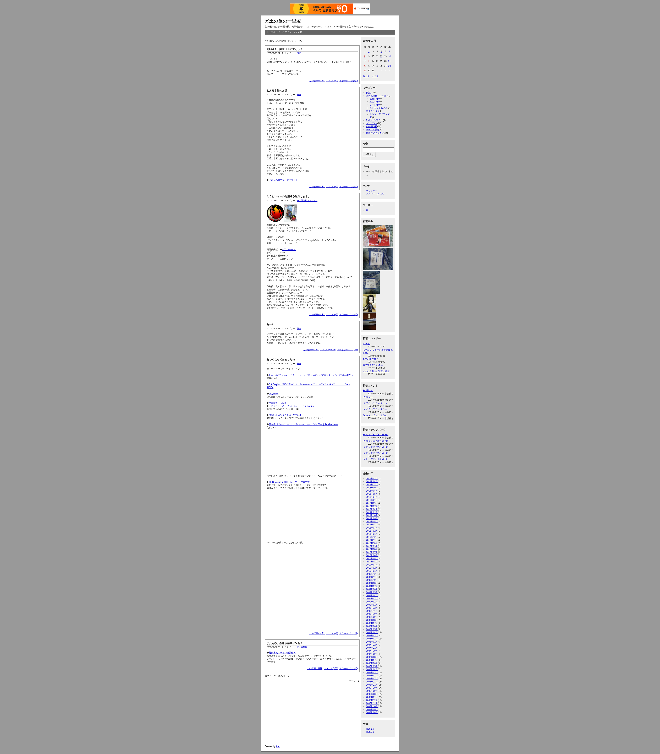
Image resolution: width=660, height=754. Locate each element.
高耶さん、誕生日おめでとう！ (285, 49)
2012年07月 (372, 506)
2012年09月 (372, 503)
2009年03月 (372, 598)
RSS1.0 (370, 729)
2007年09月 (372, 654)
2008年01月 (372, 641)
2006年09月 (372, 691)
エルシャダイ (373, 111)
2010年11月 (372, 540)
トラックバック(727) (347, 349)
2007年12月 (372, 645)
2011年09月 (372, 518)
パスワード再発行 (375, 194)
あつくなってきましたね (281, 359)
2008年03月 (372, 635)
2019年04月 (372, 481)
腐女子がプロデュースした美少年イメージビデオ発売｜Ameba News (303, 424)
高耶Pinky (375, 99)
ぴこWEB (273, 393)
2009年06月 (372, 589)
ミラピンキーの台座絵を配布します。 (288, 196)
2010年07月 (372, 552)
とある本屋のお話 (277, 90)
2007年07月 (372, 660)
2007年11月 (372, 648)
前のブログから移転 (373, 365)
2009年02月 (372, 601)
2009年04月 (372, 595)
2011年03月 (372, 527)
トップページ (273, 32)
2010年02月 (372, 568)
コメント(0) (332, 80)
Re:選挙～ (368, 390)
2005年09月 (372, 709)
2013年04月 (372, 497)
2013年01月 (372, 500)
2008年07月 (372, 623)
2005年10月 (372, 706)
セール (270, 324)
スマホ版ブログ (370, 359)
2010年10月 (372, 543)
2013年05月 (372, 494)
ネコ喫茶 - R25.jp (277, 403)
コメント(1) (332, 633)
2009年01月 (372, 605)
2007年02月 (372, 675)
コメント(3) (332, 186)
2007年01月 (372, 678)
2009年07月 (372, 586)
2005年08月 (372, 712)
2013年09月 (372, 487)
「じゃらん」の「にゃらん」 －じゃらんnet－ (293, 406)
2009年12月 (372, 574)
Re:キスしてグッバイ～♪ (375, 403)
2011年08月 (372, 521)
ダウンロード (289, 249)
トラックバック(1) (348, 633)
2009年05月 (372, 592)
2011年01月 (372, 534)
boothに (366, 343)
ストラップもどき (378, 108)
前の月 (366, 76)
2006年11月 (372, 684)
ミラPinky (375, 105)
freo (278, 746)
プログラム (371, 123)
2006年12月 (372, 681)
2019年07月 (372, 478)
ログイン (286, 32)
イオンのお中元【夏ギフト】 (283, 180)
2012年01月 (372, 512)
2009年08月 (372, 583)
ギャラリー (371, 191)
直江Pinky (375, 101)
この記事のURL (317, 80)
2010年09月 (372, 546)
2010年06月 (372, 555)
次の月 (375, 76)
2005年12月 (372, 700)
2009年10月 (372, 580)
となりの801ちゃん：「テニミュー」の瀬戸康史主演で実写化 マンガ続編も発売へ (311, 375)
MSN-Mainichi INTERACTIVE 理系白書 (289, 482)
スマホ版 (298, 32)
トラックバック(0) (348, 80)
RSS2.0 (370, 732)
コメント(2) (332, 314)
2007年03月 (372, 672)
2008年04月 (372, 632)
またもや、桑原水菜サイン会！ (285, 643)
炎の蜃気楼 (302, 647)
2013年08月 (372, 490)
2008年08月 (372, 620)
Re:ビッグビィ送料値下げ (375, 434)
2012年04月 (372, 509)
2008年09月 (372, 617)
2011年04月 (372, 524)
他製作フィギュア (375, 132)
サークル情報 (373, 129)
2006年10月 (372, 688)
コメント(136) (331, 668)
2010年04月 (372, 561)
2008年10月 (372, 614)
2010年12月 (372, 537)
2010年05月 (372, 558)
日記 (299, 53)
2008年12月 (372, 608)
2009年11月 (372, 577)
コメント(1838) (328, 349)
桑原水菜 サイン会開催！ (282, 652)
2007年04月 (372, 669)
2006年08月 (372, 694)
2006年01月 (372, 697)
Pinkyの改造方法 (374, 120)
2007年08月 (372, 657)
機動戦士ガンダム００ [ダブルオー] (286, 415)
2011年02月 (372, 531)
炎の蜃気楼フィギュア (307, 201)
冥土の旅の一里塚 (283, 21)
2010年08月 (372, 549)
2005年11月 (372, 703)
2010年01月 (372, 571)
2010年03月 (372, 564)
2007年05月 (372, 666)
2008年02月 (372, 638)
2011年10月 (372, 515)
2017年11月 (372, 484)
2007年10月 (372, 651)
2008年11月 (372, 611)
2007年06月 (372, 663)
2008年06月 (372, 626)
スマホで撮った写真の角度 (376, 371)
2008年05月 (372, 629)
